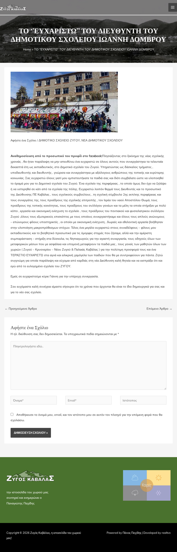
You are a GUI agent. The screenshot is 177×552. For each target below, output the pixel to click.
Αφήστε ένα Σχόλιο (23, 140)
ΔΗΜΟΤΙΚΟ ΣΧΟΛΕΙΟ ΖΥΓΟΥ (59, 140)
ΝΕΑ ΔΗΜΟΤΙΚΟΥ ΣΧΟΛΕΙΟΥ (102, 140)
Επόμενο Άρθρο (159, 308)
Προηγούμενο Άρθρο (21, 308)
